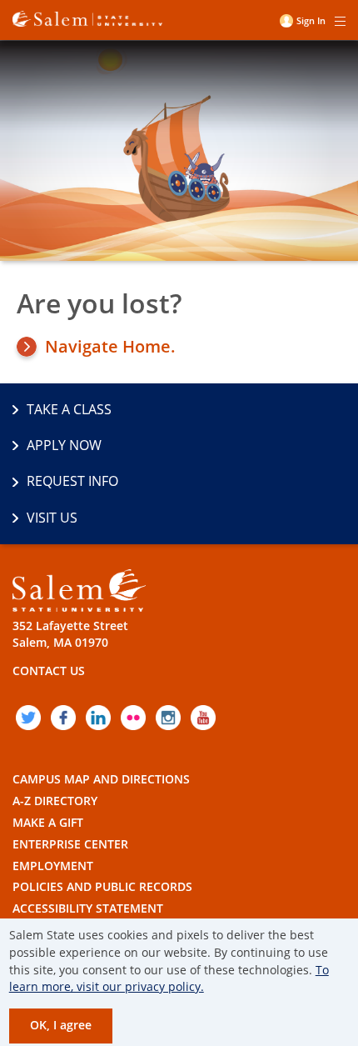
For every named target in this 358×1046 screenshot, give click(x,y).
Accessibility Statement (87, 908)
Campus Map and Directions (101, 779)
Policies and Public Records (102, 886)
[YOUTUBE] (203, 717)
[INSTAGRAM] (168, 717)
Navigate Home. (110, 347)
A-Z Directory (54, 800)
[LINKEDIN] (98, 717)
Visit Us (52, 517)
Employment (52, 865)
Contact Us (48, 670)
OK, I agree (61, 1025)
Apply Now (64, 445)
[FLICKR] (133, 717)
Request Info (72, 481)
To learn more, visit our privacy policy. (169, 978)
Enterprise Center (70, 844)
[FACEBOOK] (63, 717)
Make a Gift (47, 822)
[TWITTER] (28, 717)
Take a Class (69, 409)
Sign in (311, 20)
